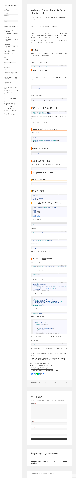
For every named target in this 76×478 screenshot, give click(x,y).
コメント (33, 403)
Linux (16, 103)
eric (12, 100)
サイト (32, 432)
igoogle (12, 103)
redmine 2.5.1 (53, 382)
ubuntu (11, 107)
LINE (14, 103)
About (5, 17)
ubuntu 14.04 (11, 108)
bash (8, 100)
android (14, 98)
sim (6, 106)
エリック (5, 113)
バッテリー (11, 114)
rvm (59, 382)
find (14, 100)
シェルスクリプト (6, 114)
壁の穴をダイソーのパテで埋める (11, 33)
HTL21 (10, 103)
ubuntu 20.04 (7, 110)
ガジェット (9, 113)
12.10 (7, 98)
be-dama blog (43, 473)
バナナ (14, 114)
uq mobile (12, 111)
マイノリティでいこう (10, 6)
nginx (8, 104)
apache (5, 100)
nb (14, 78)
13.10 (9, 98)
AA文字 (11, 98)
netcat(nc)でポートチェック (9, 53)
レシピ (16, 114)
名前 (32, 421)
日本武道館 (10, 115)
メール (33, 427)
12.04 (5, 98)
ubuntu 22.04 (14, 110)
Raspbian (15, 104)
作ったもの (6, 13)
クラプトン (12, 113)
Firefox (6, 101)
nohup (10, 104)
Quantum (12, 104)
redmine (48, 382)
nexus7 (5, 104)
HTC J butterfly (6, 103)
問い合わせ (6, 15)
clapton (11, 100)
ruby (57, 382)
